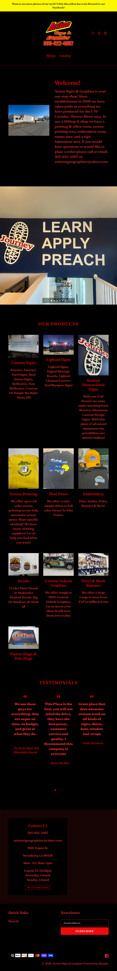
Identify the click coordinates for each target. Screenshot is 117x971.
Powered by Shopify (96, 963)
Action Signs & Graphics (68, 963)
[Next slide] (71, 300)
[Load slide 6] (65, 301)
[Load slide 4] (60, 301)
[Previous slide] (45, 300)
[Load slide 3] (57, 301)
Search (13, 921)
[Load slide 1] (52, 301)
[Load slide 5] (63, 301)
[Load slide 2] (54, 301)
